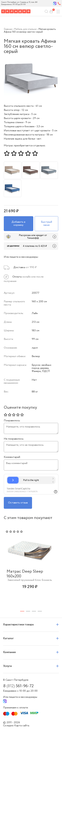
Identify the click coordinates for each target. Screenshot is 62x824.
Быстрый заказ (46, 223)
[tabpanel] (30, 566)
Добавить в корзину (18, 223)
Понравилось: (12, 420)
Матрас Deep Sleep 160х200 (25, 574)
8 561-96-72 (18, 686)
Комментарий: (12, 457)
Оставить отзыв (18, 503)
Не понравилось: (14, 438)
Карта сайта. (22, 726)
